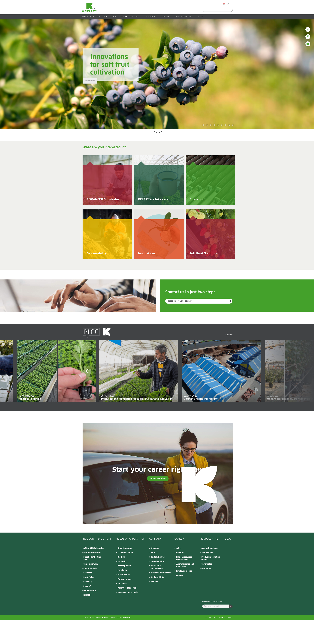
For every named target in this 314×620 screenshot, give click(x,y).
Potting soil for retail (127, 588)
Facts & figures (157, 557)
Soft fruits (122, 583)
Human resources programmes (184, 558)
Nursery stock (124, 575)
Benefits (180, 553)
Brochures (206, 568)
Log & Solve (88, 577)
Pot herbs (122, 561)
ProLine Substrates (92, 553)
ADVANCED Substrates (93, 548)
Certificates (206, 564)
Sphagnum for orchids (127, 592)
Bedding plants (124, 566)
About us (155, 548)
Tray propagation (125, 553)
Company (150, 16)
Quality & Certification (161, 573)
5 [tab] (218, 125)
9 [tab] (203, 125)
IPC (210, 617)
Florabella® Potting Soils (92, 558)
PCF (215, 617)
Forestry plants (124, 579)
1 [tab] (232, 125)
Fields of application (125, 16)
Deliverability (89, 590)
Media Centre (184, 16)
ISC (206, 617)
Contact (236, 9)
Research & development (157, 567)
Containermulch (90, 564)
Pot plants (122, 570)
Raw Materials (90, 568)
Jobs (178, 548)
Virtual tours (207, 553)
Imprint (229, 617)
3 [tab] (225, 125)
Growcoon (87, 573)
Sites (153, 553)
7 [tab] (210, 125)
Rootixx (86, 595)
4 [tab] (221, 125)
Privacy (222, 617)
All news (229, 335)
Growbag (87, 582)
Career (166, 16)
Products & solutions (94, 16)
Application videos (209, 548)
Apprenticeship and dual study (185, 565)
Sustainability (157, 561)
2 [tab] (229, 125)
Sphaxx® (87, 586)
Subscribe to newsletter (212, 602)
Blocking (121, 557)
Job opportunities (157, 478)
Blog (231, 9)
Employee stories (184, 571)
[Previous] (87, 371)
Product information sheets (210, 558)
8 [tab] (207, 125)
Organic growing (125, 548)
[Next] (229, 371)
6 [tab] (214, 125)
